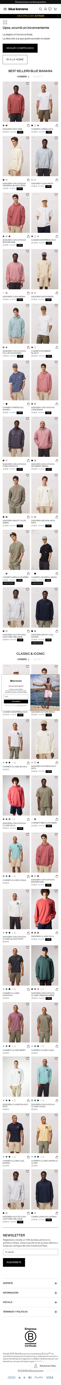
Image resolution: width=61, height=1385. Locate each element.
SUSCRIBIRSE (16, 701)
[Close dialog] (57, 676)
